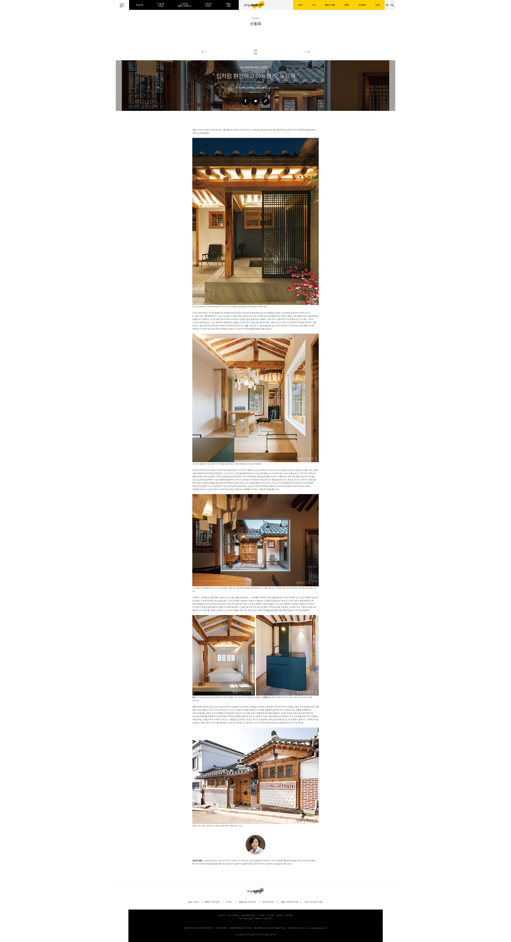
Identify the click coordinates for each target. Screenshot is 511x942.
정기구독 (270, 915)
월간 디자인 (193, 902)
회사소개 (221, 915)
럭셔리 (229, 902)
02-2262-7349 (267, 918)
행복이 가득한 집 (212, 902)
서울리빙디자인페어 (247, 902)
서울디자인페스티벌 (289, 902)
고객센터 (261, 915)
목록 (255, 52)
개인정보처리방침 (248, 915)
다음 (307, 51)
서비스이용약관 (233, 915)
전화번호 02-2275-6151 (296, 928)
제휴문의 (280, 915)
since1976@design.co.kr (317, 928)
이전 (204, 51)
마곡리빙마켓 (268, 902)
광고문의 (289, 915)
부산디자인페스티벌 (313, 902)
